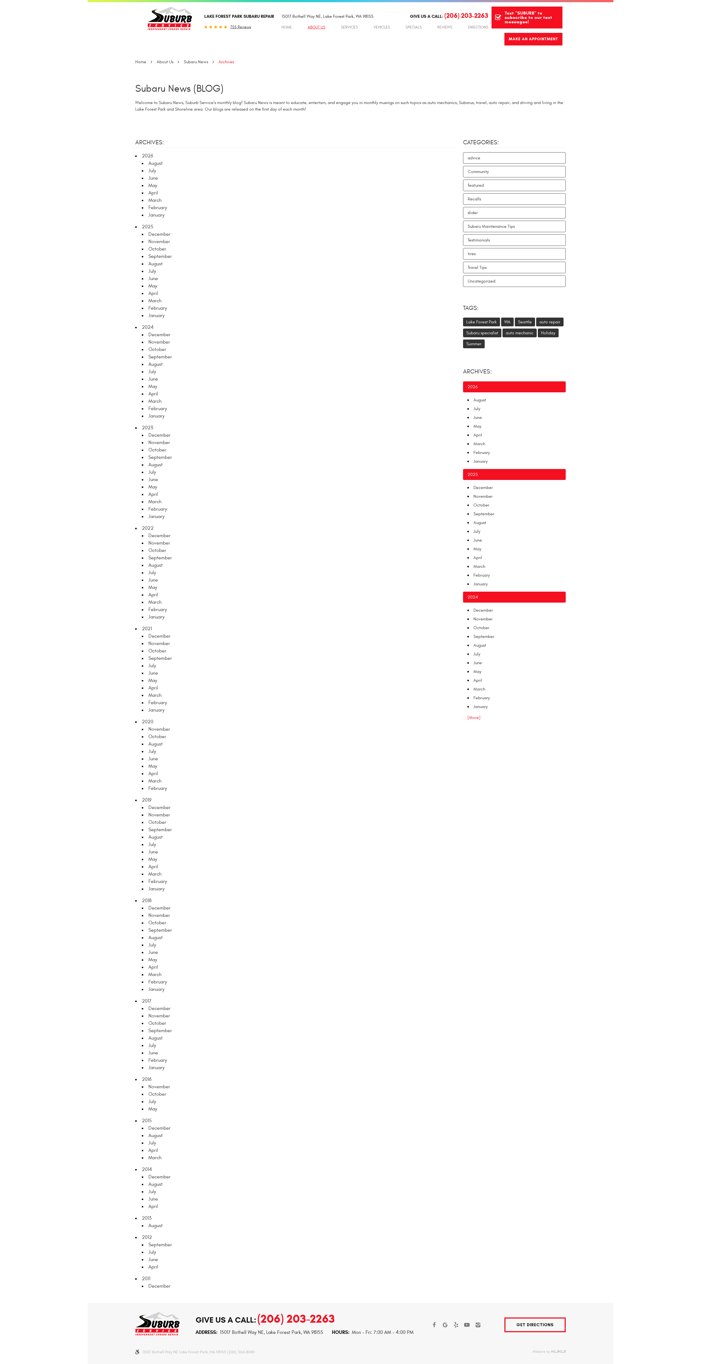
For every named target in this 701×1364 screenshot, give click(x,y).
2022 (148, 528)
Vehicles (382, 27)
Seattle (525, 322)
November (159, 241)
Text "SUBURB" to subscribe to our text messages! (528, 17)
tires (472, 253)
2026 (147, 156)
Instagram (477, 1324)
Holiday (548, 332)
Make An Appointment (533, 39)
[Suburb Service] (170, 18)
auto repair (549, 322)
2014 (147, 1169)
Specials (414, 27)
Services (349, 27)
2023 (147, 428)
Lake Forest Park (481, 322)
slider (473, 212)
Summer (473, 343)
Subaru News (196, 61)
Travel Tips (477, 267)
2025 (147, 227)
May (152, 185)
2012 (147, 1237)
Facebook (434, 1324)
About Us (316, 27)
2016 (146, 1079)
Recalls (474, 199)
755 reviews (240, 27)
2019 (146, 800)
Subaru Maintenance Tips (491, 226)
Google (444, 1324)
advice (474, 158)
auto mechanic (519, 332)
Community (478, 171)
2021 (147, 629)
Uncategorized (481, 281)
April (153, 193)
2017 (146, 1001)
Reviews (444, 27)
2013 (146, 1218)
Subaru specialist (482, 332)
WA (507, 322)
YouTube (466, 1324)
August (155, 163)
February (157, 208)
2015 (147, 1121)
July (152, 171)
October (157, 249)
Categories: (481, 142)
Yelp (455, 1324)
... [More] (472, 717)
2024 (148, 327)
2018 (146, 900)
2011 (146, 1279)
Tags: (471, 308)
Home (286, 27)
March (155, 200)
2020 (147, 722)
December (159, 234)
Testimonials (479, 240)
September (160, 256)
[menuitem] (286, 27)
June (153, 178)
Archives (226, 61)
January (156, 215)
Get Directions (535, 1324)
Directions (478, 27)
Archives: (477, 371)
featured (476, 185)
